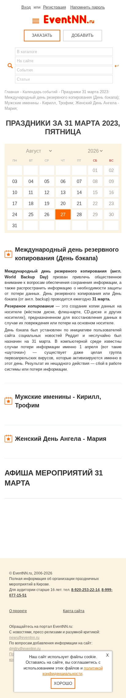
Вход (26, 7)
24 (14, 214)
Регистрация (54, 7)
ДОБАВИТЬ (83, 35)
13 (63, 192)
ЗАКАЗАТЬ (42, 35)
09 (111, 181)
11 (30, 192)
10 (14, 192)
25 (30, 214)
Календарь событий (40, 92)
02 (111, 170)
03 (14, 181)
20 (63, 203)
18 (30, 203)
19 (46, 203)
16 (111, 192)
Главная (12, 92)
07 (79, 181)
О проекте (18, 611)
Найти (9, 66)
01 (95, 170)
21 (79, 203)
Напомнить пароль (87, 7)
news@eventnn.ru (24, 637)
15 (95, 192)
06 (63, 181)
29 (95, 214)
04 (30, 181)
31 (14, 225)
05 (46, 181)
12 (46, 192)
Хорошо (63, 683)
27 (63, 214)
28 (79, 214)
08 (95, 181)
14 (79, 192)
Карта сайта (73, 611)
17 (14, 203)
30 (111, 214)
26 (46, 214)
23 (111, 203)
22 (95, 203)
